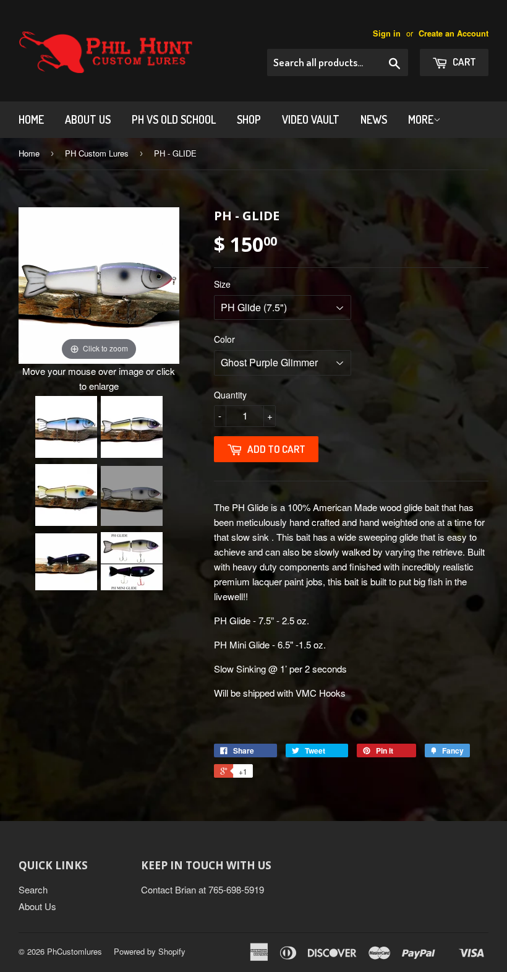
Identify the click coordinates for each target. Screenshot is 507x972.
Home (31, 119)
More (420, 119)
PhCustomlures (74, 951)
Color (224, 339)
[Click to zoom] (99, 283)
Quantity (230, 395)
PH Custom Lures (97, 153)
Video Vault (310, 119)
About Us (88, 119)
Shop (249, 119)
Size (222, 284)
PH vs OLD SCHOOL (174, 119)
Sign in (387, 33)
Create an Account (453, 33)
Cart (463, 61)
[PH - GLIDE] (66, 427)
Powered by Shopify (149, 951)
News (373, 119)
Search (33, 889)
